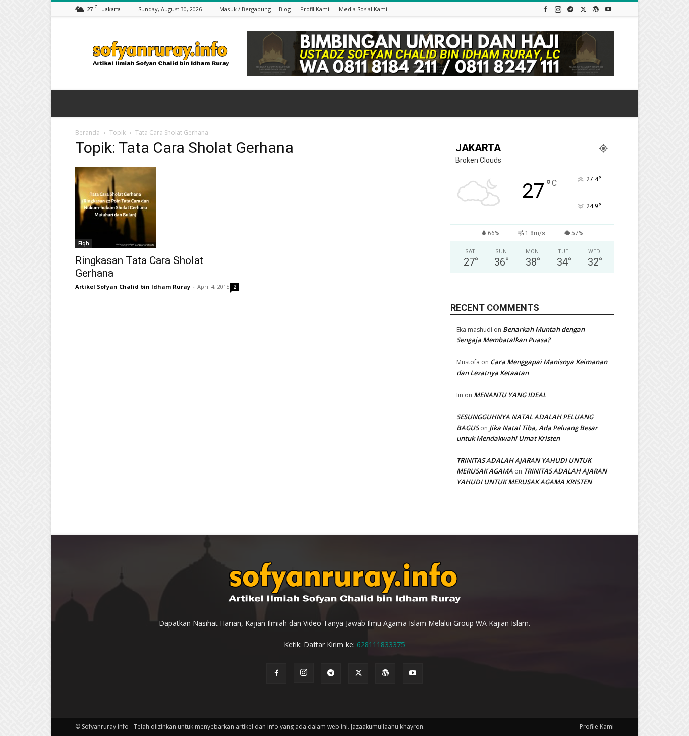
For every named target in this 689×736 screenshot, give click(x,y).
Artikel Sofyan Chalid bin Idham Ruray (132, 286)
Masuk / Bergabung (245, 9)
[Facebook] (545, 9)
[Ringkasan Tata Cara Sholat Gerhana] (157, 207)
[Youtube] (608, 9)
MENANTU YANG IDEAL (510, 394)
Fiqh (83, 243)
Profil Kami (314, 9)
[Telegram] (570, 9)
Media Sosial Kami (363, 9)
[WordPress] (595, 9)
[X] (583, 9)
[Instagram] (557, 9)
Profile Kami (597, 726)
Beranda (87, 132)
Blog (285, 9)
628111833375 (381, 644)
